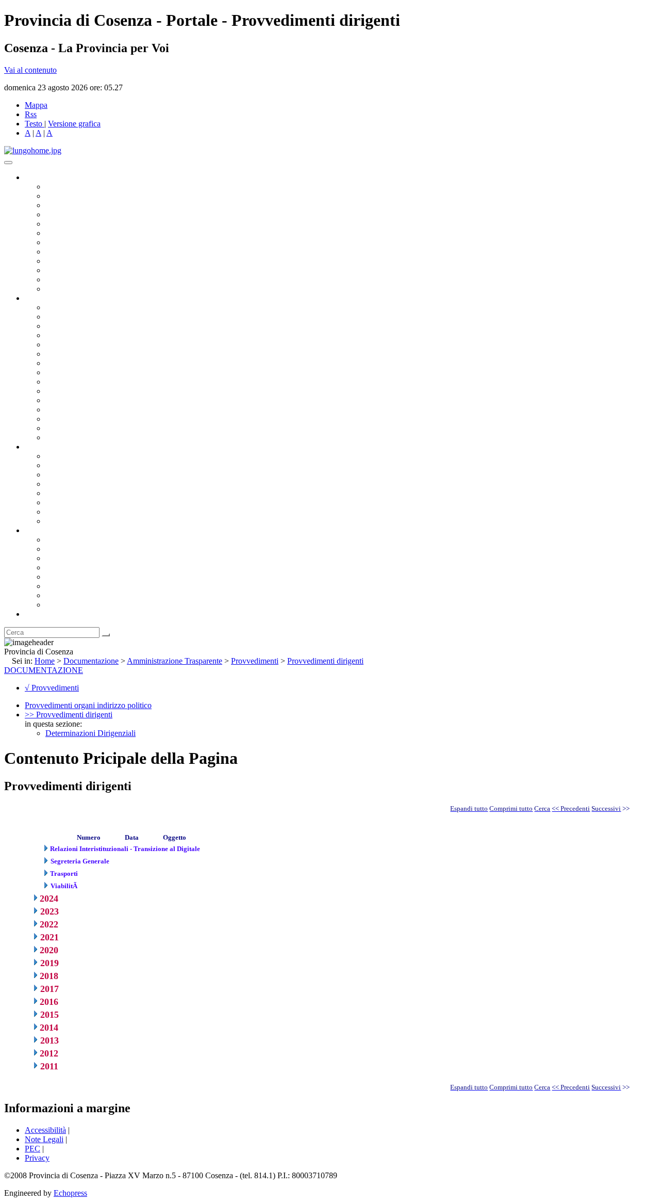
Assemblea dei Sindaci (82, 214)
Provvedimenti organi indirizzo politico (88, 705)
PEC (32, 1148)
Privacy (37, 1157)
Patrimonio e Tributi (77, 363)
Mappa (36, 105)
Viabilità (59, 418)
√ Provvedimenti (52, 687)
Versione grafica (74, 123)
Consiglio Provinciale (80, 195)
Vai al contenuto (30, 70)
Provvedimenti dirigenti (325, 660)
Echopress (70, 1193)
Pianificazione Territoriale (87, 391)
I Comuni (60, 586)
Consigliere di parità (78, 242)
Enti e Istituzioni (71, 604)
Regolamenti (66, 521)
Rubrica (37, 614)
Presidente (62, 186)
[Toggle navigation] (8, 162)
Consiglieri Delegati (77, 205)
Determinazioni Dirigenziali (90, 733)
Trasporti (59, 381)
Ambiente (61, 400)
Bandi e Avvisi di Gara (82, 465)
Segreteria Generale (77, 428)
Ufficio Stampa (70, 270)
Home (45, 660)
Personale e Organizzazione (90, 335)
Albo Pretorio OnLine (81, 456)
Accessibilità (45, 1130)
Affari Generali (70, 316)
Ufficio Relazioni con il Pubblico (99, 261)
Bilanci (57, 483)
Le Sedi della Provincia (83, 558)
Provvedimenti (254, 660)
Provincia (40, 530)
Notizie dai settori (74, 279)
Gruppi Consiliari (73, 233)
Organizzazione (50, 298)
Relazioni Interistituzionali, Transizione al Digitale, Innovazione (148, 353)
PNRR (56, 372)
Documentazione (51, 446)
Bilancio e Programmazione (90, 326)
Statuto (56, 511)
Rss (31, 114)
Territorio (60, 576)
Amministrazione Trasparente (93, 493)
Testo (33, 123)
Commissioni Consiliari (83, 223)
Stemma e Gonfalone (79, 539)
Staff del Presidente (76, 437)
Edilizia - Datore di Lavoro (89, 409)
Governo (39, 177)
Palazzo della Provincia (83, 548)
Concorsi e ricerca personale (91, 474)
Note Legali (44, 1139)
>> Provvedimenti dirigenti (68, 714)
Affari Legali (66, 344)
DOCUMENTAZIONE (43, 670)
